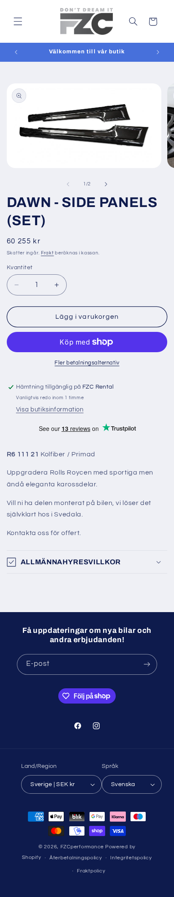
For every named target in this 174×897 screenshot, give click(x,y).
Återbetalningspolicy (75, 858)
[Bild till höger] (106, 184)
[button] (17, 21)
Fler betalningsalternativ (86, 363)
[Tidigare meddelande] (16, 52)
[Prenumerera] (147, 664)
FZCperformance (82, 847)
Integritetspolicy (131, 858)
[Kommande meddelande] (158, 52)
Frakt (47, 253)
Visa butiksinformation (50, 409)
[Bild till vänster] (68, 184)
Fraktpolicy (91, 871)
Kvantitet (20, 267)
